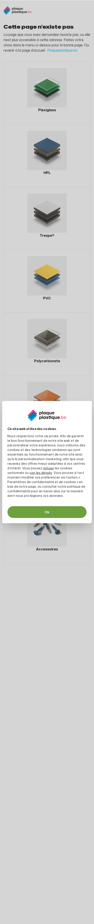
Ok (47, 512)
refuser (48, 468)
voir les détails (41, 472)
